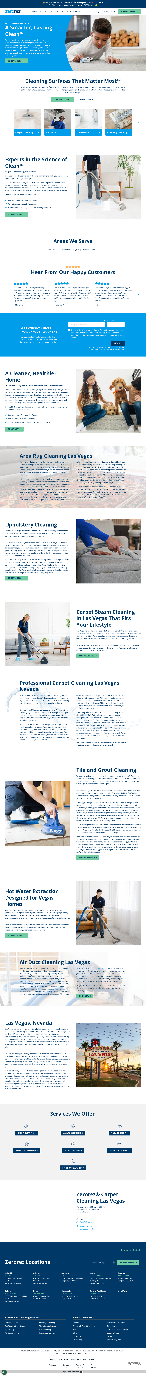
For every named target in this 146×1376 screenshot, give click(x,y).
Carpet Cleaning (26, 1133)
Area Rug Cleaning (72, 1133)
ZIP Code (110, 320)
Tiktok (139, 1250)
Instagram (136, 1250)
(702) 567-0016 (86, 1222)
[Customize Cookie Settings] (4, 1372)
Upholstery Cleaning (26, 1150)
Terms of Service (80, 1366)
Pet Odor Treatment (72, 1168)
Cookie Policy (93, 1366)
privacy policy (94, 349)
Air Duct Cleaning (118, 1150)
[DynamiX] (134, 1363)
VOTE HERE (98, 2)
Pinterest (133, 1250)
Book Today (13, 429)
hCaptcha (120, 349)
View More (122, 1291)
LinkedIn (130, 1250)
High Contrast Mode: (10, 16)
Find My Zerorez (127, 1262)
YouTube (127, 1250)
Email (70, 320)
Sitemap (52, 1365)
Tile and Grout (118, 1133)
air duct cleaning (97, 968)
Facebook (121, 1250)
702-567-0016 (108, 11)
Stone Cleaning (72, 1150)
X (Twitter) (124, 1250)
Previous (7, 122)
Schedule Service (128, 11)
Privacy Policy (66, 1366)
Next (138, 122)
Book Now (84, 996)
